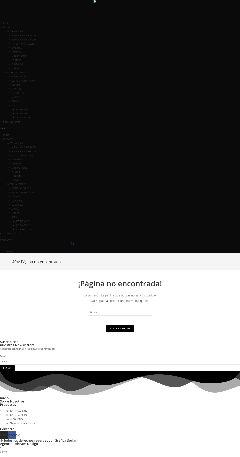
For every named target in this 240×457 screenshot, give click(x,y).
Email (3, 356)
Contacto (7, 429)
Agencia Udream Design (19, 444)
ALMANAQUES (15, 31)
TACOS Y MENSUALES (23, 43)
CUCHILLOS (17, 92)
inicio (4, 398)
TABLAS (15, 101)
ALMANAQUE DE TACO (23, 35)
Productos (8, 404)
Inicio (6, 23)
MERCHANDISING (16, 72)
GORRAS (16, 84)
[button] (120, 128)
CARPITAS (16, 47)
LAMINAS (16, 51)
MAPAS (15, 68)
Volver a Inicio (120, 328)
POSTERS (16, 60)
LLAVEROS (16, 88)
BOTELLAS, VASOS (21, 76)
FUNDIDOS (17, 64)
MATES (15, 97)
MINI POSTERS (19, 56)
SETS (14, 105)
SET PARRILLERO (24, 117)
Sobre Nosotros (11, 121)
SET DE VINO (22, 109)
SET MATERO (23, 113)
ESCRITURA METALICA (23, 80)
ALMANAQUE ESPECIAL (23, 39)
